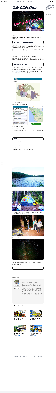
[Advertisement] (28, 348)
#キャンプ (47, 14)
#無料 (50, 14)
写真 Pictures (48, 8)
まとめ (47, 9)
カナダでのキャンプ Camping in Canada (50, 6)
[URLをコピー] (2, 158)
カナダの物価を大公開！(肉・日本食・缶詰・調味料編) (20, 357)
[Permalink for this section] (34, 42)
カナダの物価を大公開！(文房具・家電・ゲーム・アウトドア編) (36, 357)
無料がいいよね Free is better (50, 7)
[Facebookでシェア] (2, 163)
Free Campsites (18, 71)
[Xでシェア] (2, 161)
